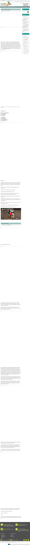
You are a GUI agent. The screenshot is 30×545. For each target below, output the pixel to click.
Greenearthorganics (25, 39)
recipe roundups (25, 42)
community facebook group (7, 48)
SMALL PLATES (26, 51)
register (26, 3)
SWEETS (25, 53)
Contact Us (12, 535)
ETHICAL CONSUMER (25, 37)
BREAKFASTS (25, 46)
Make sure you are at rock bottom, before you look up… (25, 30)
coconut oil (4, 114)
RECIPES (24, 44)
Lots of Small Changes (4, 223)
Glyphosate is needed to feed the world (25, 23)
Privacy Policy (2, 535)
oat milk (3, 115)
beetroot (7, 112)
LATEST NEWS (25, 41)
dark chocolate (4, 113)
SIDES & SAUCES (26, 49)
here (2, 107)
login (24, 4)
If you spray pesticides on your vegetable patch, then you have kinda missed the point (25, 26)
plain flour (3, 117)
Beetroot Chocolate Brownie (5, 9)
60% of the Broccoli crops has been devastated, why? (25, 19)
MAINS (25, 48)
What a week (25, 16)
